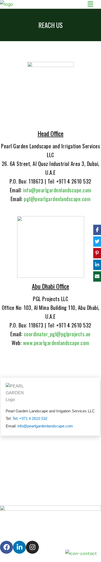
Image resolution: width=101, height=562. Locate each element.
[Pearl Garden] (6, 4)
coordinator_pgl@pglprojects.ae (57, 334)
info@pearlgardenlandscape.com (57, 190)
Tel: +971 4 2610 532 (29, 418)
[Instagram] (32, 547)
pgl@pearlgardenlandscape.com (57, 199)
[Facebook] (6, 547)
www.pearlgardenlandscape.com (56, 343)
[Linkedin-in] (19, 547)
